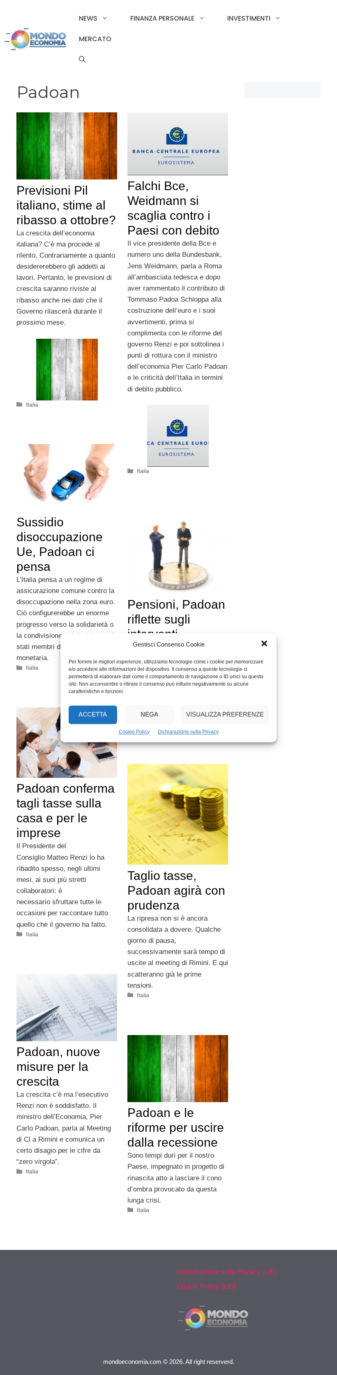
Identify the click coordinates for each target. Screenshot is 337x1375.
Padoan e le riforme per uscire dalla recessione (175, 1127)
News (88, 18)
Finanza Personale (162, 18)
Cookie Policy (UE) (206, 1286)
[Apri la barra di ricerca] (82, 59)
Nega (149, 714)
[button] (264, 644)
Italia (32, 404)
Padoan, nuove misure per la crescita (58, 1066)
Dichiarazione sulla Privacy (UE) (227, 1272)
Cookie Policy (134, 732)
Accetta (92, 714)
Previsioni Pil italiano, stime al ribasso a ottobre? (66, 205)
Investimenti (248, 18)
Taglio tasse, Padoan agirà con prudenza (176, 890)
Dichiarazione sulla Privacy (188, 732)
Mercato (95, 39)
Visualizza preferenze (225, 714)
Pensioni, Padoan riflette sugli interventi (176, 619)
